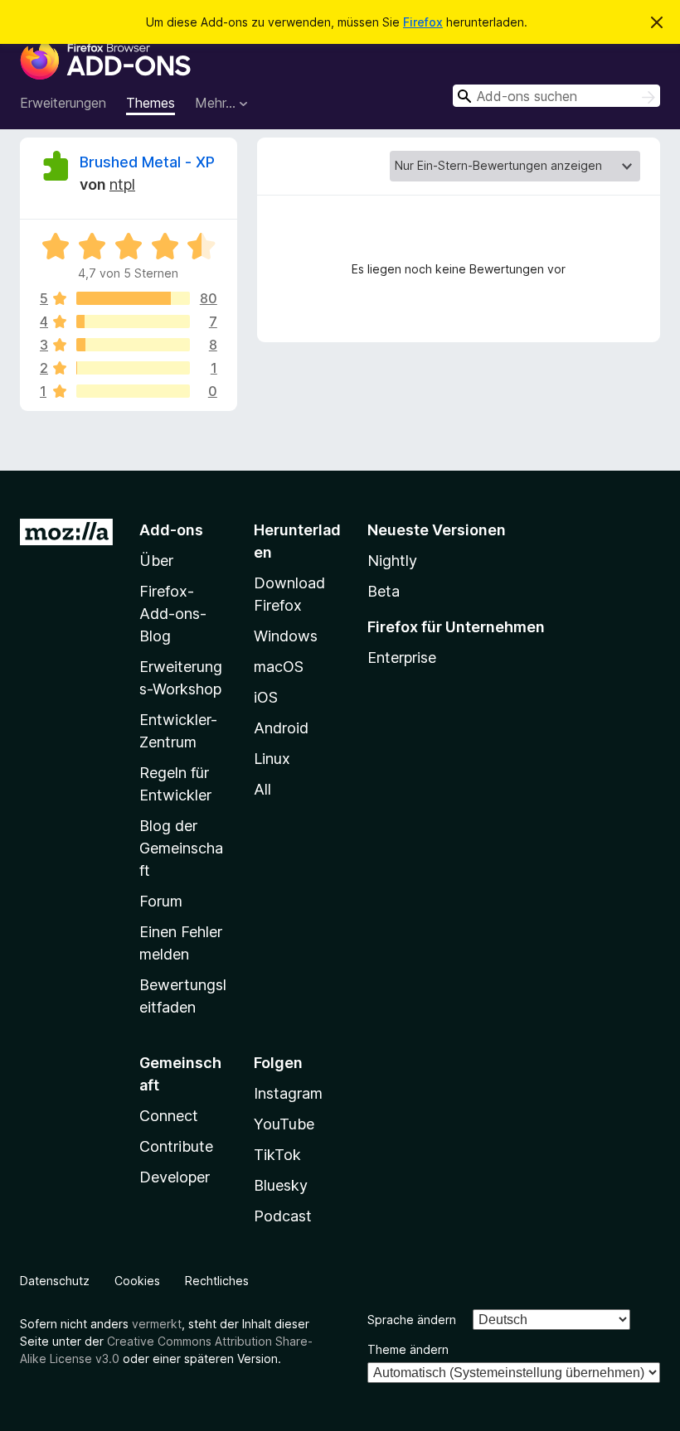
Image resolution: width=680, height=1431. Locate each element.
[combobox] (556, 96)
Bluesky (281, 1185)
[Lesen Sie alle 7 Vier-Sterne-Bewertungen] (133, 321)
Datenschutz (55, 1281)
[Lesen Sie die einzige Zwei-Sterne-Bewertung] (133, 368)
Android (281, 728)
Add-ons (171, 530)
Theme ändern (408, 1349)
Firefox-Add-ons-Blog (172, 614)
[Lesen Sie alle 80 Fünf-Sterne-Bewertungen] (133, 298)
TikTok (277, 1154)
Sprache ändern (411, 1320)
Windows (286, 636)
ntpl (122, 184)
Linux (272, 758)
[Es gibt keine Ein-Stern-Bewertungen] (133, 391)
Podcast (283, 1216)
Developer (174, 1177)
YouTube (284, 1124)
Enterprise (401, 657)
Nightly (392, 560)
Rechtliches (217, 1281)
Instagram (288, 1093)
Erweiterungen (63, 102)
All (262, 789)
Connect (168, 1115)
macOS (279, 666)
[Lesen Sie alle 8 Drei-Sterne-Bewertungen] (133, 344)
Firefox (423, 22)
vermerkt (157, 1324)
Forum (160, 901)
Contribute (176, 1146)
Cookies (137, 1281)
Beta (383, 591)
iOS (266, 697)
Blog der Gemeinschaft (181, 848)
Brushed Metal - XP (147, 162)
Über (156, 560)
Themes (150, 102)
